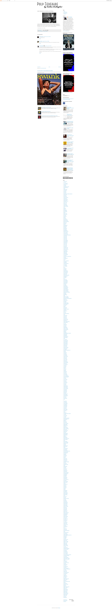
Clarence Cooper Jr (66, 249)
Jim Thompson (65, 374)
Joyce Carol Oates (66, 388)
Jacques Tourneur (66, 356)
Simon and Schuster (66, 532)
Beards (64, 212)
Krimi (64, 399)
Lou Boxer (65, 414)
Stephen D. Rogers (66, 541)
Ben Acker (65, 215)
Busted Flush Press (66, 231)
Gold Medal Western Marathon (67, 333)
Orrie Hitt (65, 462)
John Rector (65, 381)
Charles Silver (65, 239)
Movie (64, 440)
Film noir (65, 311)
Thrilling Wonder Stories (66, 559)
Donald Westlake (66, 288)
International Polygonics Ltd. (67, 350)
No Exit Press (65, 455)
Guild (64, 338)
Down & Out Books (66, 290)
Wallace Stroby (65, 579)
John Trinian (65, 383)
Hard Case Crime (66, 340)
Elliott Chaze (65, 299)
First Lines (65, 312)
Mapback (65, 420)
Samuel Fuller (65, 523)
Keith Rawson (65, 392)
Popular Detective (66, 481)
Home (64, 11)
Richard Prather (65, 505)
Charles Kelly (65, 237)
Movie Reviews (65, 600)
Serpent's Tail (65, 529)
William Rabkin (65, 592)
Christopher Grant (66, 247)
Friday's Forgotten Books (67, 321)
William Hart (65, 588)
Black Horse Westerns (66, 221)
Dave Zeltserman (66, 272)
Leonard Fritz (65, 407)
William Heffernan (66, 589)
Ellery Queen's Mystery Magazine (68, 298)
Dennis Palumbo (66, 281)
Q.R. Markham (65, 491)
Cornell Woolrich (66, 258)
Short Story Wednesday (66, 530)
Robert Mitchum (65, 514)
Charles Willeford (66, 240)
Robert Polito (65, 515)
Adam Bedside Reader (66, 186)
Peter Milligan (65, 475)
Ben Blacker (65, 216)
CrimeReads (65, 262)
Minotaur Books (65, 437)
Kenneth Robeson (66, 395)
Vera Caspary (65, 570)
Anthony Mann (65, 200)
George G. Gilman (66, 328)
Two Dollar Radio (66, 566)
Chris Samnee (65, 245)
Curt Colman (65, 264)
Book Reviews (65, 599)
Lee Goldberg (65, 404)
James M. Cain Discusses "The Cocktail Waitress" (70, 108)
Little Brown (65, 412)
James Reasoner (66, 361)
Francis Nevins (65, 315)
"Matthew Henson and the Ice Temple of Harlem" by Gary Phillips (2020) (70, 161)
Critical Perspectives (66, 263)
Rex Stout (65, 499)
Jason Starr (65, 366)
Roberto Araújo (65, 517)
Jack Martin (65, 353)
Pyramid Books (65, 490)
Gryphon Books (65, 337)
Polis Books (65, 480)
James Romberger (66, 362)
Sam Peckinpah (65, 522)
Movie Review (65, 441)
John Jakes (65, 378)
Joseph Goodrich (66, 387)
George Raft (65, 330)
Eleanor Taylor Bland (66, 297)
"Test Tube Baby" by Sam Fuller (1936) (46, 107)
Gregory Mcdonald (66, 336)
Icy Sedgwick (65, 349)
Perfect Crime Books (66, 472)
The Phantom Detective (66, 555)
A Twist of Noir (65, 181)
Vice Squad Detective (66, 572)
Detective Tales (65, 283)
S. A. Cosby (65, 521)
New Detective (65, 449)
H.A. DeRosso (65, 339)
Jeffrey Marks (65, 371)
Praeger (65, 483)
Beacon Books (65, 211)
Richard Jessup (65, 504)
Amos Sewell (65, 196)
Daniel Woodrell (66, 270)
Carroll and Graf (65, 233)
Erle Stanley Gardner (66, 303)
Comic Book (65, 255)
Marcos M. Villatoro (66, 423)
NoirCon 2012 (65, 458)
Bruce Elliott (65, 229)
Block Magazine (65, 225)
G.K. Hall (65, 323)
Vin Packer (65, 574)
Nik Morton (65, 454)
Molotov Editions (66, 439)
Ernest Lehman (65, 304)
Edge (64, 295)
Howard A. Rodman (66, 347)
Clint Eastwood (65, 253)
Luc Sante (65, 417)
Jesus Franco (65, 373)
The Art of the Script (66, 549)
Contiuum (65, 257)
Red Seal (65, 497)
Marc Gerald (65, 421)
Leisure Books (65, 406)
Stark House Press (66, 539)
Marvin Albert (65, 429)
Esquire (64, 306)
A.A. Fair (65, 182)
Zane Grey (65, 596)
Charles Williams (66, 241)
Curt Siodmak (65, 265)
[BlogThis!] (45, 30)
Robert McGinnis (66, 513)
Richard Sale (65, 507)
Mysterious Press (66, 445)
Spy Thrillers (65, 537)
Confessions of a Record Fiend (67, 256)
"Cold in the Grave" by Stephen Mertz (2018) (70, 121)
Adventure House (66, 187)
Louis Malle (65, 416)
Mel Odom (65, 432)
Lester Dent (65, 408)
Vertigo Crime (65, 571)
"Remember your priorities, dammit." (69, 114)
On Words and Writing (45, 31)
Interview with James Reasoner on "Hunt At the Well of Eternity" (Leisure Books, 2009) (70, 168)
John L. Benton (65, 379)
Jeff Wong (65, 370)
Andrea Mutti (65, 198)
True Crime (65, 565)
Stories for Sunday (66, 545)
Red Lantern (65, 496)
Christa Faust (65, 246)
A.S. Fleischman (66, 183)
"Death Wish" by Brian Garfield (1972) (46, 111)
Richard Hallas (65, 503)
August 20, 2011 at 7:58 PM (46, 41)
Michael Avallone (66, 433)
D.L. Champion (65, 266)
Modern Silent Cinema (66, 438)
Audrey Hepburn (66, 205)
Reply (40, 38)
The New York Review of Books (67, 554)
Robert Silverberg (66, 516)
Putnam (64, 489)
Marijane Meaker (66, 425)
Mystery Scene (65, 446)
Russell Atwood (65, 520)
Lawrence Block (65, 403)
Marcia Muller (65, 422)
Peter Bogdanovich (66, 473)
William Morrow (65, 591)
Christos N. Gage (66, 248)
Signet (64, 531)
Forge (64, 314)
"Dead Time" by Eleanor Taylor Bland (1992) (70, 142)
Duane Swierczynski (66, 291)
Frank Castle (65, 316)
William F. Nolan (66, 587)
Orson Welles (65, 463)
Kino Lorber (65, 397)
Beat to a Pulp (65, 213)
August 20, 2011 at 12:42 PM (47, 36)
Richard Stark (65, 508)
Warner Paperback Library (67, 581)
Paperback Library (66, 464)
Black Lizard (65, 222)
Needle (64, 447)
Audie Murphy (65, 204)
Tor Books (65, 563)
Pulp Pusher (65, 487)
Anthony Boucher (66, 199)
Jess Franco (65, 372)
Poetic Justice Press (66, 479)
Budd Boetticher (65, 230)
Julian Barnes (65, 390)
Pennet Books (65, 471)
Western (65, 582)
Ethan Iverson (65, 307)
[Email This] (44, 30)
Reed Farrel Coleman (66, 498)
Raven (64, 495)
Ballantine (65, 208)
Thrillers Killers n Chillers (67, 558)
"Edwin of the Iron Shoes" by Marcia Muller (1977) (70, 135)
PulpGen (65, 488)
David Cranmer (65, 273)
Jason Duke (65, 365)
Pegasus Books (65, 470)
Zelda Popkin (65, 597)
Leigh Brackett (65, 405)
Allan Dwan (65, 195)
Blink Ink (65, 224)
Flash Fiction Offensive (66, 313)
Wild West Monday (66, 584)
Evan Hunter (65, 308)
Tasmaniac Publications (66, 548)
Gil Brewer (65, 331)
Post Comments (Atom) (43, 68)
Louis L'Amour (65, 415)
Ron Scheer (40, 41)
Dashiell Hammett (66, 271)
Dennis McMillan (66, 280)
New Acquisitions (66, 448)
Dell (64, 278)
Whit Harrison (65, 583)
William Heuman (66, 590)
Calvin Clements (66, 232)
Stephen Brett (65, 540)
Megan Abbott (65, 431)
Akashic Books (65, 189)
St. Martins (65, 538)
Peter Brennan (65, 474)
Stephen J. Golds (66, 542)
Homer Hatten (65, 345)
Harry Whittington (66, 341)
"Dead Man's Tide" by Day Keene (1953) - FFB (70, 154)
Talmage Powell (65, 547)
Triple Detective (65, 564)
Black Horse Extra (66, 220)
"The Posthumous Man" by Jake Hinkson (70, 148)
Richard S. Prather (66, 506)
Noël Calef (65, 456)
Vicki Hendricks (65, 573)
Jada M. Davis (65, 357)
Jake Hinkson (65, 358)
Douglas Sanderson (66, 289)
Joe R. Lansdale (66, 375)
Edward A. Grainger (66, 296)
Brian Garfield (65, 228)
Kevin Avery (65, 396)
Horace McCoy (65, 346)
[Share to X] (46, 30)
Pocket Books (65, 478)
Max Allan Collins (66, 430)
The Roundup (65, 556)
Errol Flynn (65, 305)
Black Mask (65, 223)
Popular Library (65, 482)
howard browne (65, 348)
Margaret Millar (65, 424)
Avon (64, 207)
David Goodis (65, 274)
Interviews (65, 601)
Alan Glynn (65, 191)
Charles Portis (65, 238)
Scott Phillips (65, 528)
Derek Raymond (66, 282)
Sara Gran (65, 525)
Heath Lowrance (41, 36)
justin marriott (65, 391)
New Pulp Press (65, 450)
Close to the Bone (66, 254)
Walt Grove (65, 580)
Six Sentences (65, 533)
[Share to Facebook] (47, 30)
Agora (64, 188)
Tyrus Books (65, 567)
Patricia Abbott (65, 466)
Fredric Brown (65, 320)
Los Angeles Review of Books (67, 413)
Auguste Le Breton (66, 206)
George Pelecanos (66, 329)
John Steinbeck (41, 31)
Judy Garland (65, 389)
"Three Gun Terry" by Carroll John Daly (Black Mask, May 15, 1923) (49, 115)
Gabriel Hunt (65, 324)
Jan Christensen (66, 364)
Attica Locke (65, 203)
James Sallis (65, 363)
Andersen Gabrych (66, 197)
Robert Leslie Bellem (66, 512)
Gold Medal (65, 332)
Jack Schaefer (65, 354)
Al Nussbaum (65, 190)
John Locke (65, 380)
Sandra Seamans (66, 524)
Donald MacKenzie (66, 287)
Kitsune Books (65, 398)
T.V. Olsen (65, 546)
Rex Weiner (65, 500)
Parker (64, 465)
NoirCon (65, 457)
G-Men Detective (66, 322)
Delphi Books (65, 279)
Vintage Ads (65, 575)
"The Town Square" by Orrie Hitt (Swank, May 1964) (45, 70)
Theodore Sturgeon (66, 557)
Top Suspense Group (66, 562)
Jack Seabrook (65, 355)
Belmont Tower (65, 214)
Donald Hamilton (66, 286)
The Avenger (65, 550)
